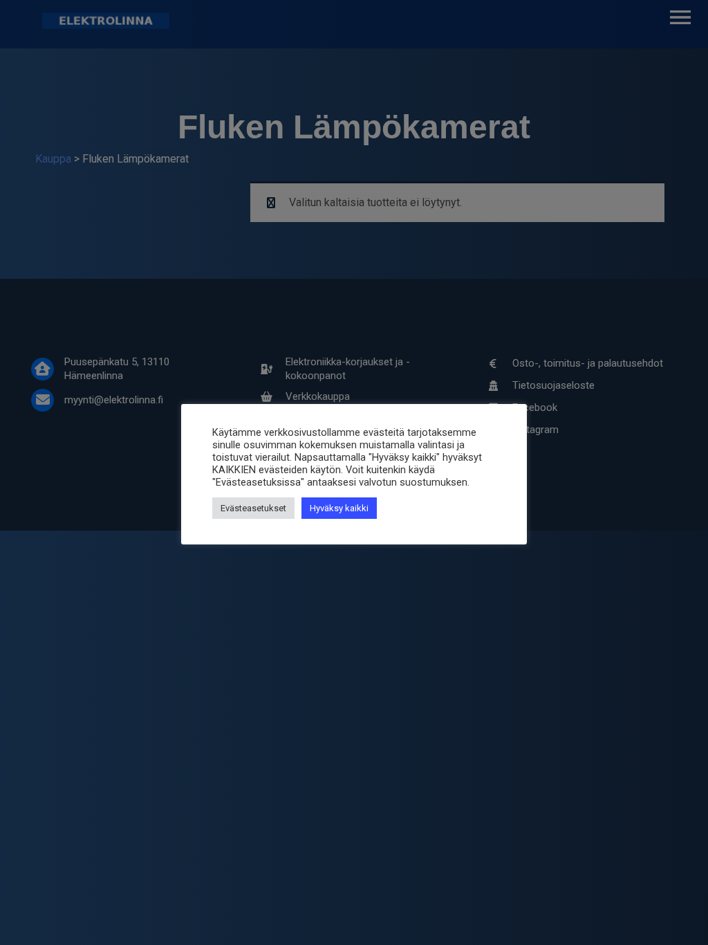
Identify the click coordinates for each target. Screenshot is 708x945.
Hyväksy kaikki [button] (339, 508)
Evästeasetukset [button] (253, 508)
